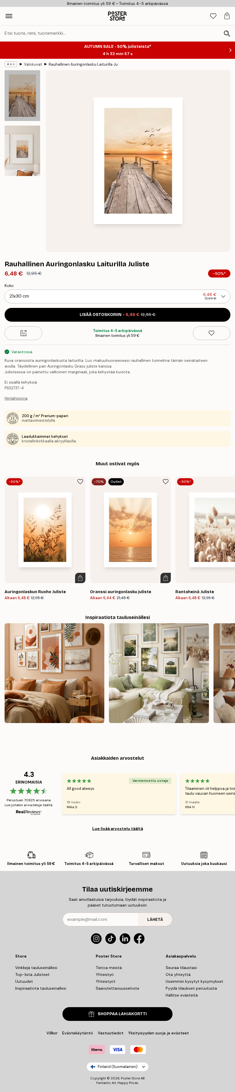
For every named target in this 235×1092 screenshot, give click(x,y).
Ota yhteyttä (178, 974)
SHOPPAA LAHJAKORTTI (122, 1013)
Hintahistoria (16, 398)
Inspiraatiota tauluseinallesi (40, 988)
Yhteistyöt (105, 981)
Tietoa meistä (109, 967)
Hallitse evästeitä (182, 995)
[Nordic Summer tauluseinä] (159, 673)
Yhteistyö (105, 974)
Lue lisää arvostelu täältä (117, 828)
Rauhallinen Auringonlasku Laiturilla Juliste (83, 64)
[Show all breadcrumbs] (11, 64)
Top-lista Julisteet (32, 974)
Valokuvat (33, 64)
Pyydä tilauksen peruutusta (191, 988)
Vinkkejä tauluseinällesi (36, 967)
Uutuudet (24, 981)
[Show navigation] (8, 16)
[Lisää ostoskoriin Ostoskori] (80, 578)
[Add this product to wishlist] (211, 333)
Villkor (52, 1033)
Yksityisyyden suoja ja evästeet (158, 1033)
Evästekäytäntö (77, 1033)
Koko (9, 285)
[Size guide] (23, 333)
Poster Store (130, 1078)
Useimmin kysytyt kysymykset (194, 981)
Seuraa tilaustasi (181, 967)
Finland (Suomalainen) (118, 1066)
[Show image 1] (22, 95)
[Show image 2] (22, 151)
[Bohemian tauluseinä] (54, 673)
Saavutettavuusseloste (117, 988)
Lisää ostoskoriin (118, 314)
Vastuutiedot (111, 1033)
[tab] (213, 16)
